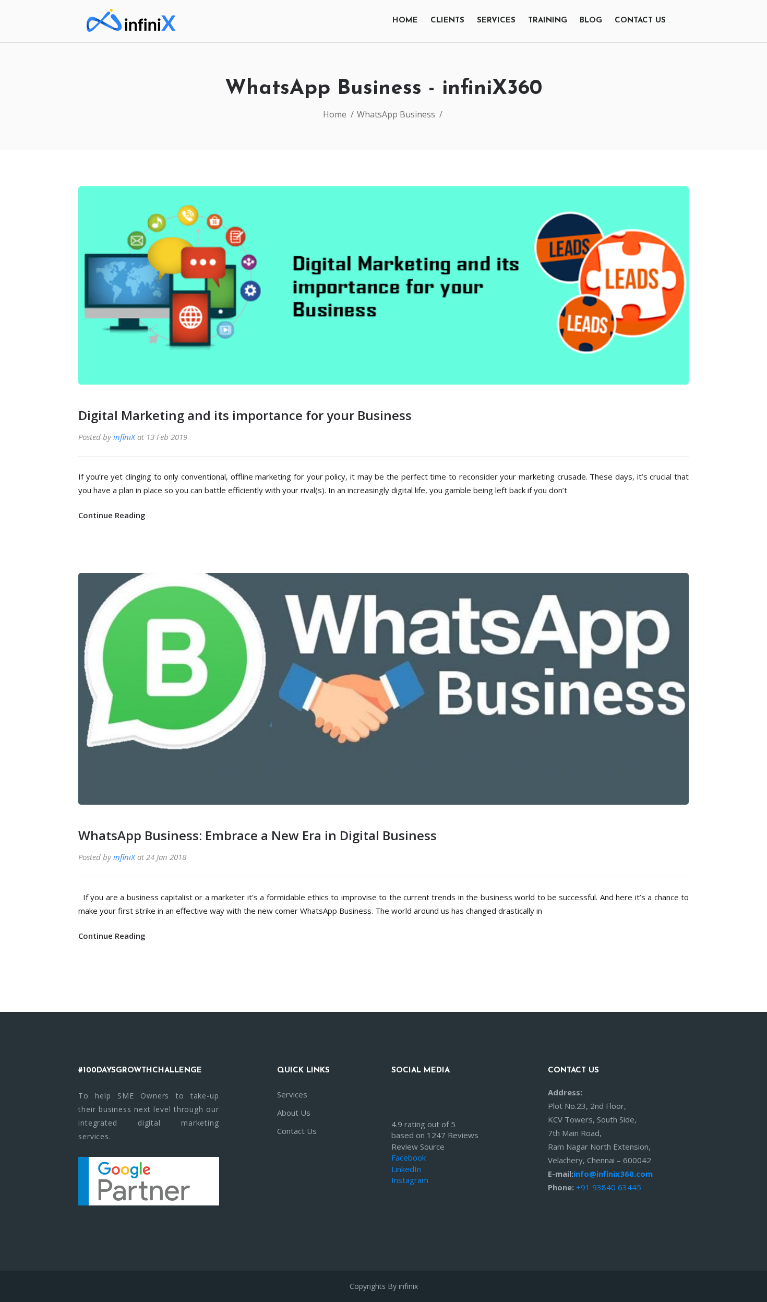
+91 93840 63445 (608, 1187)
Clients (447, 21)
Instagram (409, 1180)
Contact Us (297, 1131)
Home (405, 21)
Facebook (408, 1157)
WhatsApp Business (396, 114)
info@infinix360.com (613, 1173)
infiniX (124, 437)
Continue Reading (113, 515)
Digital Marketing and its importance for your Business (245, 415)
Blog (591, 21)
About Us (293, 1112)
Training (547, 21)
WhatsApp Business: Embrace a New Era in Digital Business (257, 835)
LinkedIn (406, 1169)
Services (496, 21)
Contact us (640, 21)
